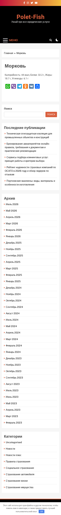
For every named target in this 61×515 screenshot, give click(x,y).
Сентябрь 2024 (14, 307)
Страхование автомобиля (20, 474)
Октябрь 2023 (13, 371)
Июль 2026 (12, 204)
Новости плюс (13, 455)
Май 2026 (11, 210)
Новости (10, 448)
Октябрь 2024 (13, 300)
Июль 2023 (12, 390)
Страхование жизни (17, 480)
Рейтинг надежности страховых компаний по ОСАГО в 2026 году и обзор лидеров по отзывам (30, 171)
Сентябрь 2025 (14, 255)
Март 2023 (12, 416)
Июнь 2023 (12, 396)
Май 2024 (11, 326)
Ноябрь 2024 (13, 294)
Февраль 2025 (14, 275)
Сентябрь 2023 (14, 377)
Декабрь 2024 (13, 287)
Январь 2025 (13, 281)
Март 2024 (12, 339)
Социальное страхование (20, 468)
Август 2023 (13, 384)
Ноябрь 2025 (13, 249)
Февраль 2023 (14, 422)
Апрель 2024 (13, 332)
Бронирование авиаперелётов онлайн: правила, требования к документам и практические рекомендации (27, 147)
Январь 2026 (13, 236)
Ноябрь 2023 (13, 364)
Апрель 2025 (13, 262)
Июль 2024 (12, 319)
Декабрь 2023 (13, 358)
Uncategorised (14, 442)
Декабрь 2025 (13, 242)
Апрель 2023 (13, 409)
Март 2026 (12, 223)
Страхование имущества (19, 487)
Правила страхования (18, 461)
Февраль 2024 (14, 345)
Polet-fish (30, 17)
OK (41, 511)
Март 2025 (12, 268)
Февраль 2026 (14, 230)
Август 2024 (13, 313)
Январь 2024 (13, 352)
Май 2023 (11, 403)
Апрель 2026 (13, 217)
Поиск (8, 109)
